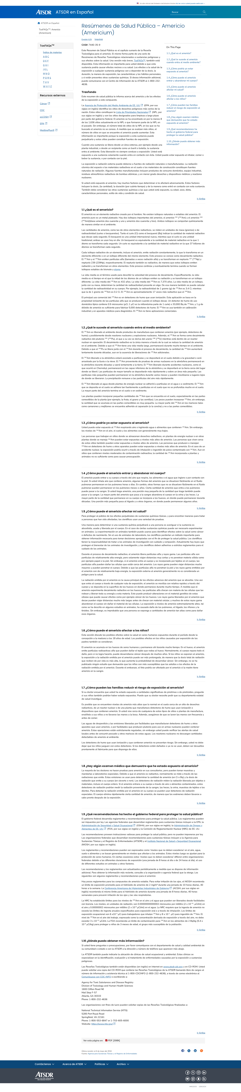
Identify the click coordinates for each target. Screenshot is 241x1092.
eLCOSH (44, 116)
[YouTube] (187, 1079)
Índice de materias (52, 52)
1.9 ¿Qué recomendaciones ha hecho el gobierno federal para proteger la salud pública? (182, 132)
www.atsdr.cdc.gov (173, 966)
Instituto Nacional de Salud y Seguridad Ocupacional (174, 841)
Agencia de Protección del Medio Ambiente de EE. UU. (112, 105)
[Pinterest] (193, 1079)
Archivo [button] (121, 1064)
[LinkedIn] (204, 1072)
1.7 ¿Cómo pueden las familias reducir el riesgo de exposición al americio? (183, 107)
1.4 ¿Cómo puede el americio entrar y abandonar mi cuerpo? (182, 79)
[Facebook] (187, 1072)
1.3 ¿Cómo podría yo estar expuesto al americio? (180, 70)
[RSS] (204, 1079)
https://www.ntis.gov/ (102, 1023)
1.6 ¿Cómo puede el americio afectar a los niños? (181, 97)
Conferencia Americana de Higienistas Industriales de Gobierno (137, 888)
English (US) (87, 39)
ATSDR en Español (75, 12)
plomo (117, 269)
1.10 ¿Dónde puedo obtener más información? (183, 143)
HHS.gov (193, 1086)
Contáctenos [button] (43, 1064)
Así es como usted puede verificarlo (190, 3)
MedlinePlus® (47, 130)
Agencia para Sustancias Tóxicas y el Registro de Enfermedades (112, 1053)
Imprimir (99, 39)
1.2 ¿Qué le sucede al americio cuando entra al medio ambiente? (183, 61)
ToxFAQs (47, 45)
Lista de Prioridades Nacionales (132, 112)
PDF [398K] (113, 1040)
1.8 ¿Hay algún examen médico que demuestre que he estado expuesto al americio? (183, 120)
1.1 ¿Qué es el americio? (179, 53)
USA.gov (202, 1086)
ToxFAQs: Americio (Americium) (49, 31)
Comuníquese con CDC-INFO (96, 976)
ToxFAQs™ (139, 60)
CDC (42, 110)
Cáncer (43, 103)
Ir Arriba (201, 198)
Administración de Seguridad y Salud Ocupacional (107, 825)
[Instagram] (198, 1072)
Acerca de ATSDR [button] (73, 1064)
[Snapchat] (198, 1079)
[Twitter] (193, 1072)
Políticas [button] (100, 1064)
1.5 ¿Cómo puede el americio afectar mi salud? (181, 88)
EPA (42, 123)
